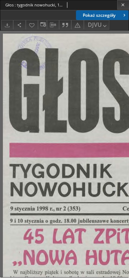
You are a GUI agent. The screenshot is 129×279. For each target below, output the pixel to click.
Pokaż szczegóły (99, 15)
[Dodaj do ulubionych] (32, 25)
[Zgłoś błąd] (77, 25)
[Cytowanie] (65, 25)
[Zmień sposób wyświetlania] (42, 25)
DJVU (95, 25)
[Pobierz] (7, 25)
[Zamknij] (123, 5)
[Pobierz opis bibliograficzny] (53, 25)
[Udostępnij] (19, 25)
